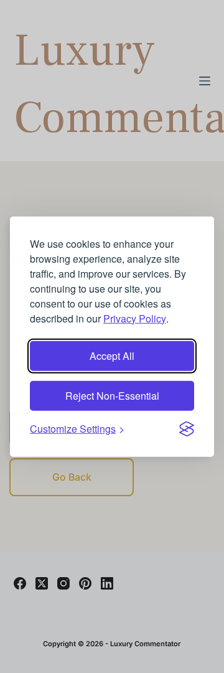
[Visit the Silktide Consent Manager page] (186, 428)
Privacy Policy (134, 318)
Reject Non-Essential (112, 395)
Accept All (112, 355)
